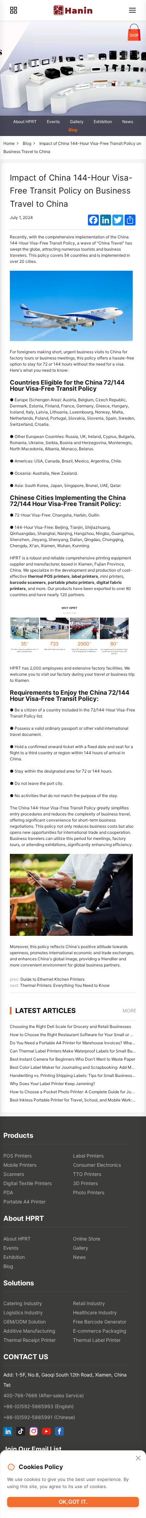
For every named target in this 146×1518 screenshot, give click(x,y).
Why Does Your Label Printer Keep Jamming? (52, 1083)
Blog (73, 129)
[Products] (13, 10)
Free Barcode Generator (99, 1322)
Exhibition (103, 121)
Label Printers (88, 1156)
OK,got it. (73, 1501)
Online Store (86, 1239)
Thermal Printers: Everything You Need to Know (65, 985)
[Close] (138, 1458)
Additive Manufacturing (29, 1331)
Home (9, 143)
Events (53, 121)
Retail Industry (89, 1303)
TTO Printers (87, 1174)
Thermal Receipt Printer (29, 1340)
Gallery (77, 121)
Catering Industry (22, 1303)
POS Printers (17, 1156)
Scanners (13, 1174)
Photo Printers (88, 1192)
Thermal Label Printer (97, 1340)
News (127, 121)
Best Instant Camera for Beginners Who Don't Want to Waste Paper (72, 1059)
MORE (129, 1010)
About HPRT (25, 121)
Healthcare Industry (95, 1312)
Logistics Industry (23, 1312)
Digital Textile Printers (27, 1183)
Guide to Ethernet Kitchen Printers (52, 979)
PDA (8, 1192)
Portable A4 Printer (24, 1201)
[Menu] (132, 10)
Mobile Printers (19, 1165)
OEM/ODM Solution (24, 1322)
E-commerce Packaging (99, 1331)
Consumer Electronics (97, 1165)
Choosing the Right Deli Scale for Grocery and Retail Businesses (70, 1026)
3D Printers (85, 1183)
